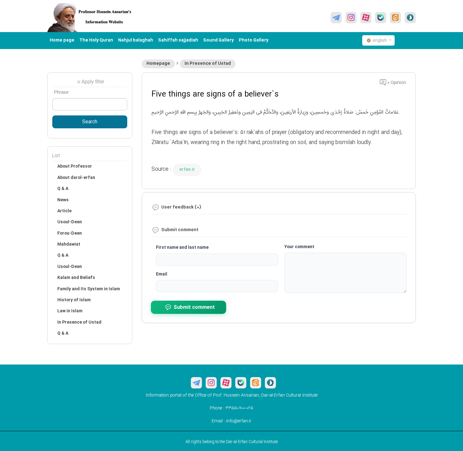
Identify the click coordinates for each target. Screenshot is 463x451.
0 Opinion (396, 82)
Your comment (299, 246)
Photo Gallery (253, 40)
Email (161, 274)
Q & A (62, 188)
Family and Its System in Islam (88, 289)
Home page (62, 40)
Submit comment (194, 307)
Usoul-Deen (69, 222)
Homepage (158, 63)
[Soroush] (410, 17)
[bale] (380, 17)
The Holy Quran (96, 40)
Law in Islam (70, 311)
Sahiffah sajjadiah (178, 40)
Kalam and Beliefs (76, 277)
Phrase (61, 92)
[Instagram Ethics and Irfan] (351, 17)
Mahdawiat (68, 244)
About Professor (74, 166)
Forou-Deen (69, 233)
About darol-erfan (76, 177)
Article (64, 211)
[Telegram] (336, 17)
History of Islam (74, 300)
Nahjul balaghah (135, 40)
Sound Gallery (218, 40)
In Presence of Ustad (208, 63)
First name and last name (182, 247)
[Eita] (395, 17)
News (63, 200)
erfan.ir (187, 169)
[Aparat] (365, 17)
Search (89, 122)
